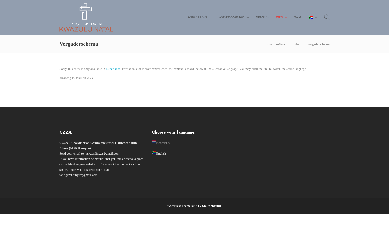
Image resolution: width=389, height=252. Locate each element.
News (260, 17)
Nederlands (113, 69)
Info (279, 17)
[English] (313, 17)
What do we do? (232, 17)
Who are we (197, 17)
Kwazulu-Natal (276, 44)
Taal (298, 17)
